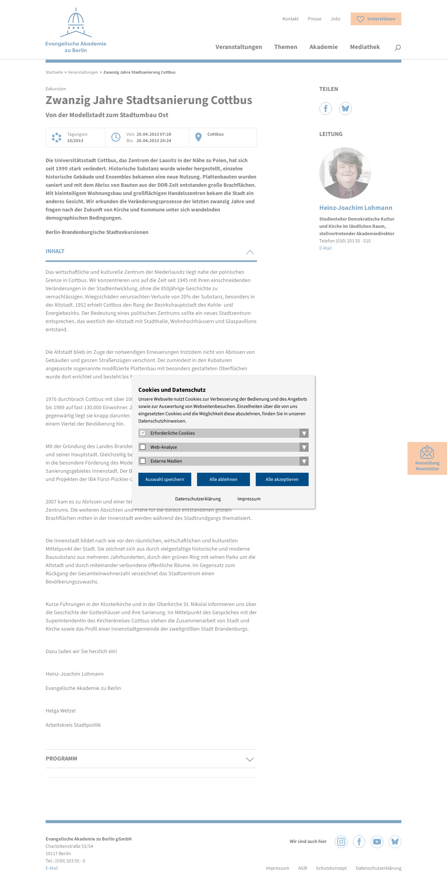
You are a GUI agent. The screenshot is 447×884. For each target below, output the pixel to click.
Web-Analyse (164, 447)
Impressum (249, 499)
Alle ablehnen (223, 479)
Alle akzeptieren (282, 479)
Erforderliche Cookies (173, 433)
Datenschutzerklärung (198, 499)
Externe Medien (166, 461)
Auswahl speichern (164, 479)
